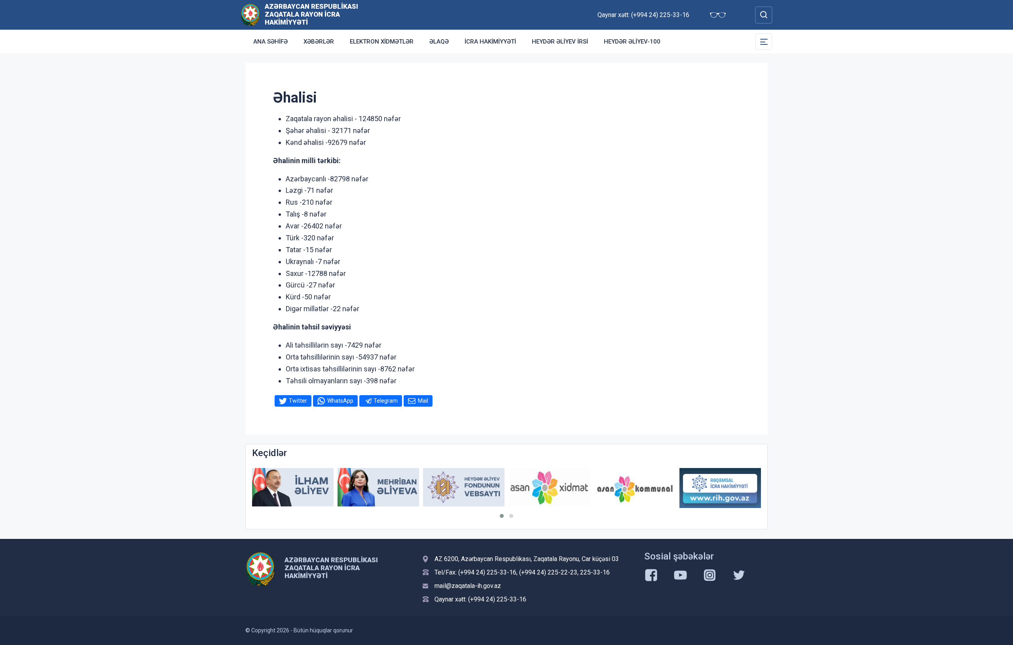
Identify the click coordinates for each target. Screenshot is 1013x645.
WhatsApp (340, 401)
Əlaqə (439, 41)
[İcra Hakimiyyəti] (250, 14)
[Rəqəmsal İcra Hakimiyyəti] (720, 488)
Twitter (298, 401)
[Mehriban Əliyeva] (378, 487)
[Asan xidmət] (549, 487)
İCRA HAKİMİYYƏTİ (490, 41)
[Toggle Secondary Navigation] (763, 41)
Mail (423, 401)
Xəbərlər (319, 41)
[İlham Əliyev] (293, 487)
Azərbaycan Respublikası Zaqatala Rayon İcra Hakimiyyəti (311, 14)
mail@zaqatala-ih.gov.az (467, 586)
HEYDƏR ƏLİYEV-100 (632, 41)
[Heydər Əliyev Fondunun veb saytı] (464, 487)
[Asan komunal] (634, 487)
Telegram (386, 401)
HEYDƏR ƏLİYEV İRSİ (560, 41)
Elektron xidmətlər (382, 41)
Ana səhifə (270, 41)
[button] (501, 516)
